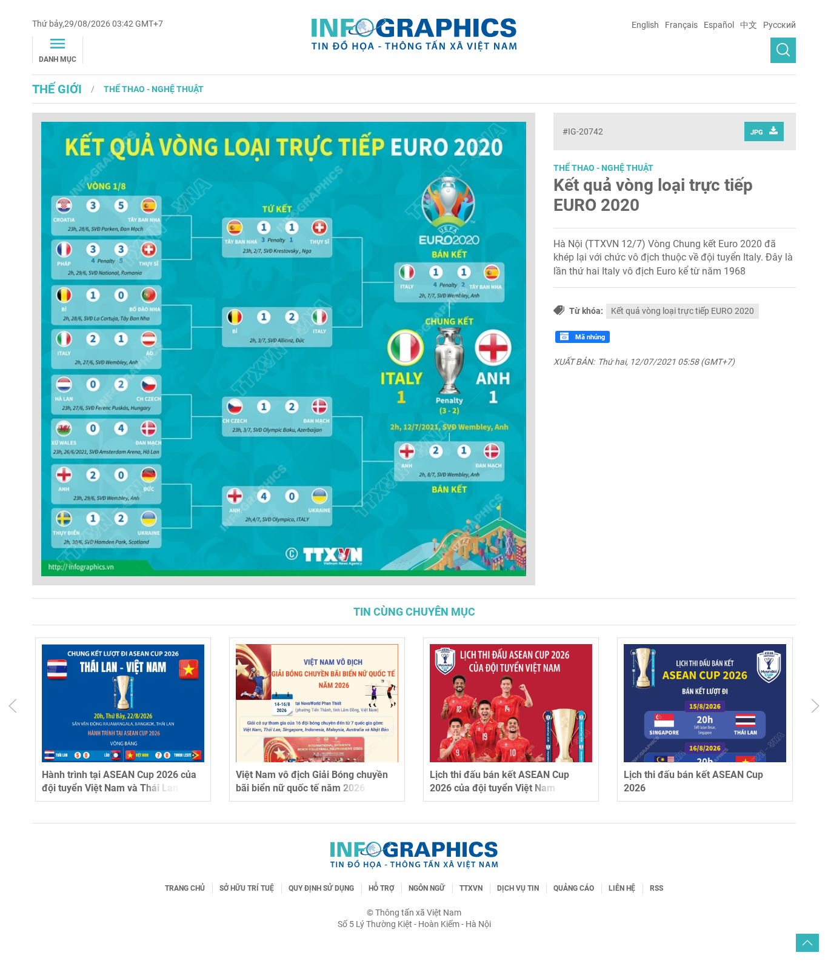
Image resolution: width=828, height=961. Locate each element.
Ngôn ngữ (427, 888)
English (645, 25)
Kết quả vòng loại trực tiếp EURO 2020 (653, 195)
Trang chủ (185, 888)
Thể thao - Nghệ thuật (154, 89)
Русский (779, 25)
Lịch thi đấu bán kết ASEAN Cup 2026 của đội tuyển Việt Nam (305, 781)
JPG (756, 132)
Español (719, 25)
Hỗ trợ (381, 888)
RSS (656, 888)
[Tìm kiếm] (783, 50)
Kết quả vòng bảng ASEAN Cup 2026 (703, 774)
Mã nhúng (589, 337)
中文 (748, 25)
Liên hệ (622, 888)
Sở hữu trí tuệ (246, 888)
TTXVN (470, 888)
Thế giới (57, 89)
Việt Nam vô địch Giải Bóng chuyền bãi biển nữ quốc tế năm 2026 (118, 781)
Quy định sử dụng (321, 888)
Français (681, 25)
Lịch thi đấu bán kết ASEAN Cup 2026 (499, 781)
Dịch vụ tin (518, 888)
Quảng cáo (573, 888)
